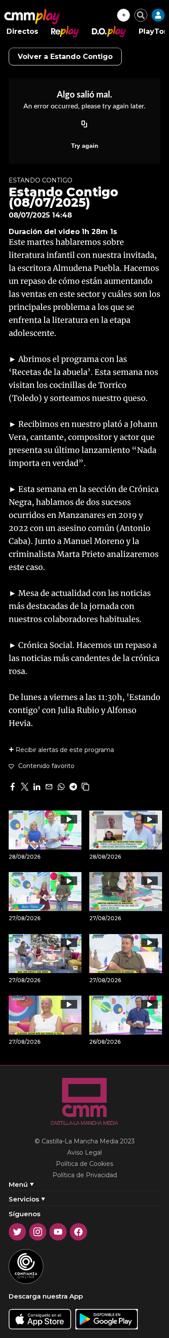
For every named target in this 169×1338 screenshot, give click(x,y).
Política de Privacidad (84, 1175)
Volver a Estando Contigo (65, 56)
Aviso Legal (84, 1152)
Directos (22, 31)
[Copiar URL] (84, 125)
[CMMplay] (32, 16)
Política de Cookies (84, 1164)
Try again (84, 145)
